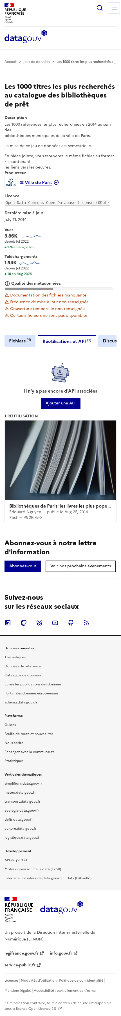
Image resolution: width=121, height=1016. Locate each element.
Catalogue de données (23, 675)
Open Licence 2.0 (42, 1008)
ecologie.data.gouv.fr (22, 810)
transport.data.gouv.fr (23, 801)
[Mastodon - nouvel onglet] (23, 622)
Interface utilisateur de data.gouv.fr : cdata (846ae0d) (48, 878)
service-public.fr (20, 965)
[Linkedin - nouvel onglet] (8, 622)
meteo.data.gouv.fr (20, 792)
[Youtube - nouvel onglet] (55, 622)
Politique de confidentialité (81, 980)
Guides (10, 724)
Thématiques (15, 657)
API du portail (16, 860)
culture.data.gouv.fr (21, 828)
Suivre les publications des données (33, 684)
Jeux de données (36, 61)
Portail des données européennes (31, 693)
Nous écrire (14, 742)
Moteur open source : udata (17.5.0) (33, 869)
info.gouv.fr (61, 953)
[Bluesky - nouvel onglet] (39, 622)
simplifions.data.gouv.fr (23, 783)
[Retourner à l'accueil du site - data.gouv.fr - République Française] (61, 910)
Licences (11, 980)
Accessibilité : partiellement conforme (65, 990)
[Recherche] (99, 8)
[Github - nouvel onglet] (71, 622)
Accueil (11, 61)
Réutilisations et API (66, 341)
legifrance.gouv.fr (22, 953)
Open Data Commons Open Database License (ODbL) (57, 202)
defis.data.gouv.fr (19, 819)
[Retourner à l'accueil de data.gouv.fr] (26, 37)
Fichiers (20, 340)
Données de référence (23, 666)
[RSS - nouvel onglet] (86, 622)
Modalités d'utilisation (39, 980)
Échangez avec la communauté (30, 751)
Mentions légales (18, 990)
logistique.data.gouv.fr (23, 837)
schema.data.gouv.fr (21, 702)
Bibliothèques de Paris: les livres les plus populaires (64, 506)
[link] (60, 403)
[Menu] (114, 8)
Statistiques (14, 760)
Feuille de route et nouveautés (29, 733)
